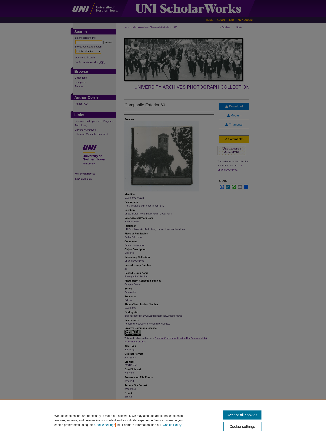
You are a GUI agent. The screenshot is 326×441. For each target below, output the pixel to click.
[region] (163, 420)
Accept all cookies (242, 415)
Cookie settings (104, 424)
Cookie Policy (172, 424)
